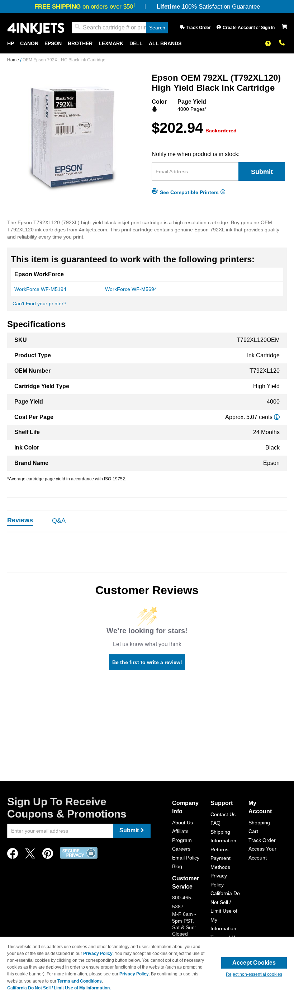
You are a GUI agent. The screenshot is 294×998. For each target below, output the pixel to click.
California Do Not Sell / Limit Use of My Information (225, 910)
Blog (177, 866)
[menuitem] (10, 43)
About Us (182, 822)
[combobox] (120, 27)
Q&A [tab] (59, 520)
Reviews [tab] (20, 520)
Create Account (239, 27)
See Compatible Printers (189, 192)
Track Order (198, 27)
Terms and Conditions (79, 981)
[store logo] (36, 28)
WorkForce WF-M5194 (40, 289)
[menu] (147, 43)
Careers (181, 849)
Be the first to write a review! (147, 662)
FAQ (215, 823)
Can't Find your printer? (39, 303)
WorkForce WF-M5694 (131, 289)
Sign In (268, 27)
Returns (219, 849)
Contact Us (223, 814)
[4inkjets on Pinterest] (47, 855)
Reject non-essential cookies (254, 974)
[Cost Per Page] (277, 417)
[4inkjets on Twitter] (30, 855)
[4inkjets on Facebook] (12, 855)
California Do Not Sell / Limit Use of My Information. (59, 987)
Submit (262, 171)
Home (13, 59)
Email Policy (185, 858)
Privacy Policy (98, 953)
